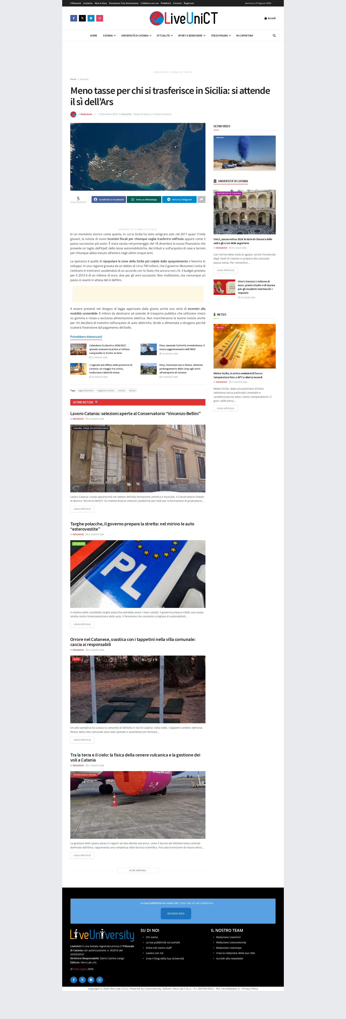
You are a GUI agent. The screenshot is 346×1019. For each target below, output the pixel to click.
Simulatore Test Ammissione (124, 3)
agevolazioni (86, 390)
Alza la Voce (101, 3)
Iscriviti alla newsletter (229, 958)
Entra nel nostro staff (158, 947)
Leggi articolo (84, 508)
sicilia (121, 390)
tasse (132, 390)
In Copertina (244, 35)
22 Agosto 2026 (96, 418)
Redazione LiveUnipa (228, 947)
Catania (108, 35)
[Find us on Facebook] (73, 18)
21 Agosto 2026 (99, 357)
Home (93, 35)
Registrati (189, 3)
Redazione (86, 114)
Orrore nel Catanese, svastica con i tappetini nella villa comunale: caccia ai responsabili (133, 641)
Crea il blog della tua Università (165, 958)
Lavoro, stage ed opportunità (90, 428)
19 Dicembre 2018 (107, 114)
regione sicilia (105, 390)
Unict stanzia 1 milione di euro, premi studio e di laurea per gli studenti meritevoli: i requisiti (256, 286)
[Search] (274, 35)
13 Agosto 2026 (169, 377)
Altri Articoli (137, 870)
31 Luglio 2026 (238, 247)
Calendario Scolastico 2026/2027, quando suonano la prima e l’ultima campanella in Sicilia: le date (109, 349)
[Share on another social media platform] (201, 199)
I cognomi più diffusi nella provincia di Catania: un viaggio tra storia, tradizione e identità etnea (110, 368)
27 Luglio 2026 (247, 297)
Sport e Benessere (190, 35)
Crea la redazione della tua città (235, 953)
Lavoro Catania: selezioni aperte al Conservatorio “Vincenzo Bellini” (135, 413)
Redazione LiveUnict (228, 937)
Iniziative (88, 3)
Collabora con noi (150, 3)
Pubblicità (166, 3)
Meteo (220, 327)
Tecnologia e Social (84, 774)
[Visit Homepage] (184, 18)
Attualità (163, 35)
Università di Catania (134, 35)
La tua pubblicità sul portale (163, 942)
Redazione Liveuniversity (231, 942)
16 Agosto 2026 (169, 353)
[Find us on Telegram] (91, 18)
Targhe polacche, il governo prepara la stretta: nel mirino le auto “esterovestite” (132, 526)
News (76, 659)
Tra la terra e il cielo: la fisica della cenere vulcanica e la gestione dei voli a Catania (135, 757)
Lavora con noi (154, 953)
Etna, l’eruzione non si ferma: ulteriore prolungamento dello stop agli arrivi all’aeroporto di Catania (181, 368)
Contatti (177, 3)
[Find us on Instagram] (99, 18)
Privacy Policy (250, 988)
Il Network (75, 3)
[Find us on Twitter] (82, 18)
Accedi (271, 18)
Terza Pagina (219, 35)
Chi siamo (152, 937)
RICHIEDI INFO (176, 913)
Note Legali (80, 969)
